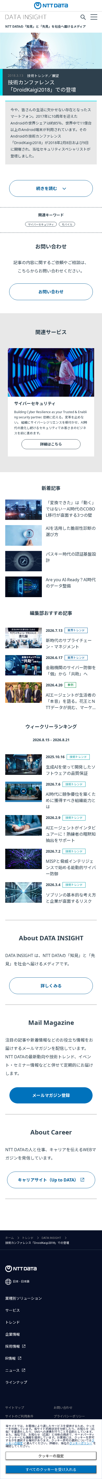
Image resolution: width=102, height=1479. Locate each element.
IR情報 (10, 1358)
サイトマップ (14, 1408)
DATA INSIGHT (51, 1238)
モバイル (67, 224)
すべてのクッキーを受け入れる (51, 1470)
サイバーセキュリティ (41, 224)
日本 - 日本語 (21, 1281)
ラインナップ (16, 1382)
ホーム (9, 1238)
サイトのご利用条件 (19, 1416)
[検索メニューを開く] (83, 17)
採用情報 (12, 1346)
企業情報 (12, 1334)
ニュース (12, 1370)
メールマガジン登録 (51, 1095)
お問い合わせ (51, 292)
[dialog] (51, 1449)
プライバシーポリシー (69, 1416)
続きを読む (46, 188)
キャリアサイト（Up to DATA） (48, 1180)
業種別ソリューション (23, 1298)
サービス (12, 1310)
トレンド (27, 1238)
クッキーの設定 (51, 1456)
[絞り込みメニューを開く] (93, 16)
